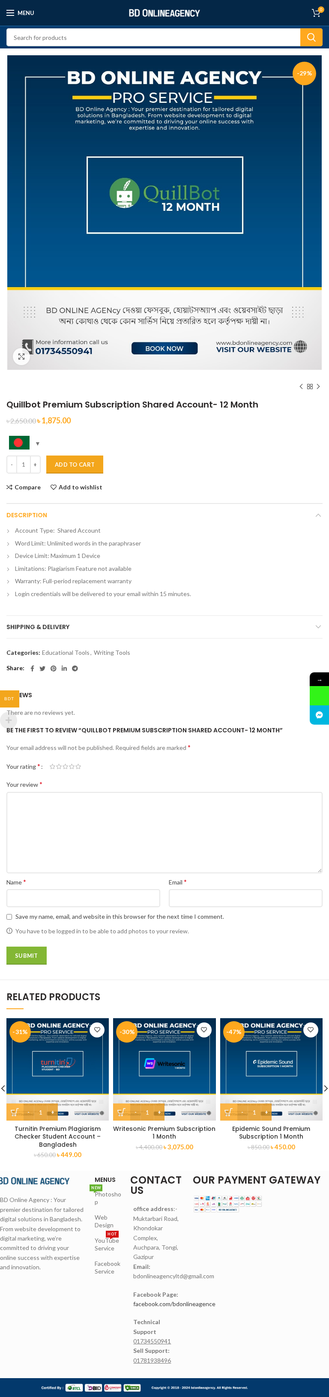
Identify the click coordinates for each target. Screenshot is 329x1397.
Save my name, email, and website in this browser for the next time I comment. (119, 916)
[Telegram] (75, 668)
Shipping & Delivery (37, 627)
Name (16, 882)
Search (311, 37)
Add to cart (75, 464)
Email (178, 882)
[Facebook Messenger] (319, 715)
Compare (28, 487)
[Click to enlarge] (21, 356)
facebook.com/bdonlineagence (174, 1303)
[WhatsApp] (319, 695)
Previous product (301, 386)
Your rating (23, 766)
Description (26, 515)
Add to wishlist (80, 487)
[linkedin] (64, 668)
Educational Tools (66, 652)
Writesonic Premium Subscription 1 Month (164, 1132)
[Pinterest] (53, 668)
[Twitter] (42, 668)
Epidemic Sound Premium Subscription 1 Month (271, 1132)
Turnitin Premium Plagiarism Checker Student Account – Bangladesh (58, 1136)
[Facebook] (32, 668)
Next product (318, 386)
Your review (24, 784)
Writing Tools (112, 652)
